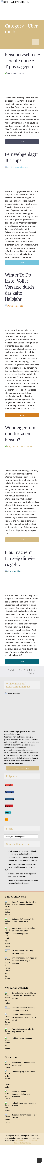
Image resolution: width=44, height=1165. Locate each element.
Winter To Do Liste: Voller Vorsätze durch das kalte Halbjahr (19, 287)
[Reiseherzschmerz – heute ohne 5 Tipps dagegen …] (22, 82)
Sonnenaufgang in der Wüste (23, 1071)
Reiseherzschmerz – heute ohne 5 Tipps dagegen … (22, 60)
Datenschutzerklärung (22, 1143)
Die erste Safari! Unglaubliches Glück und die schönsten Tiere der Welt (24, 996)
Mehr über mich (22, 768)
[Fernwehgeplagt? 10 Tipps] (22, 176)
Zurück (11, 670)
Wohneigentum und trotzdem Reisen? (20, 433)
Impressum (32, 1140)
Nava (10, 880)
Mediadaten (20, 1140)
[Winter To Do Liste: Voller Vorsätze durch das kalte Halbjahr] (22, 315)
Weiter (31, 673)
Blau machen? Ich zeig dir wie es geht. (19, 558)
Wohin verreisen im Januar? (22, 1038)
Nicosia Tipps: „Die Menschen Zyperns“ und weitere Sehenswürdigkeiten (23, 931)
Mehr (22, 141)
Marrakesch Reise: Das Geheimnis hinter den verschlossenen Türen (21, 867)
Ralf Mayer (13, 851)
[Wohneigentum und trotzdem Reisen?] (22, 455)
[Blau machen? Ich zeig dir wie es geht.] (22, 580)
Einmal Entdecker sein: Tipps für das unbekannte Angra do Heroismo (24, 960)
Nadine (11, 864)
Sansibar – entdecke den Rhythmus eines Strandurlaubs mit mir (24, 1017)
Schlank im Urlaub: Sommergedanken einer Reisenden (21, 1094)
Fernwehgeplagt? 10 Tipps (21, 157)
